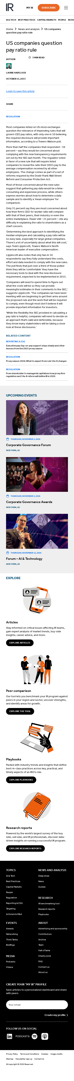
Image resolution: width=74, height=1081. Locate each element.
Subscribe (49, 7)
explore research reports (25, 848)
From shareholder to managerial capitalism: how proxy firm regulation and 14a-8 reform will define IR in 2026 (35, 375)
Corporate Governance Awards (29, 502)
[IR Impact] (10, 7)
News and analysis (29, 29)
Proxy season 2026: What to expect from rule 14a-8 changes (36, 361)
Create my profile (55, 1015)
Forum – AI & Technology (24, 559)
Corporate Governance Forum (28, 445)
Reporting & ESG (15, 341)
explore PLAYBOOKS (21, 779)
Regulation (13, 116)
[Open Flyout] (66, 8)
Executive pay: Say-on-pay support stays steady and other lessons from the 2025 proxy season (35, 347)
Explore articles (19, 642)
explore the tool (20, 711)
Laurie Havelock (16, 72)
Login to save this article (20, 91)
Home (9, 29)
